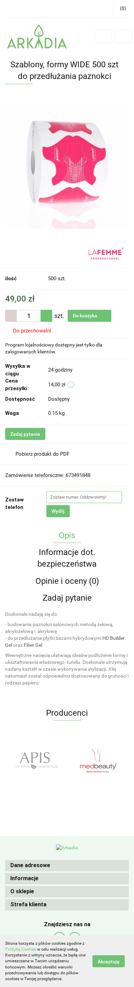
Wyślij (58, 511)
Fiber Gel (33, 645)
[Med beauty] (36, 760)
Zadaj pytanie (25, 434)
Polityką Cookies (20, 949)
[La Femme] (106, 253)
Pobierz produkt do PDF (42, 454)
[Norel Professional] (98, 760)
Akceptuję (109, 961)
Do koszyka (85, 315)
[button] (67, 865)
